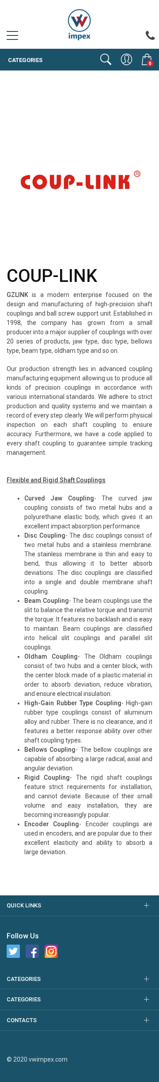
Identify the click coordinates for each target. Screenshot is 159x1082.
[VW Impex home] (79, 23)
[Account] (126, 59)
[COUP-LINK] (79, 183)
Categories (24, 60)
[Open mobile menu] (12, 38)
